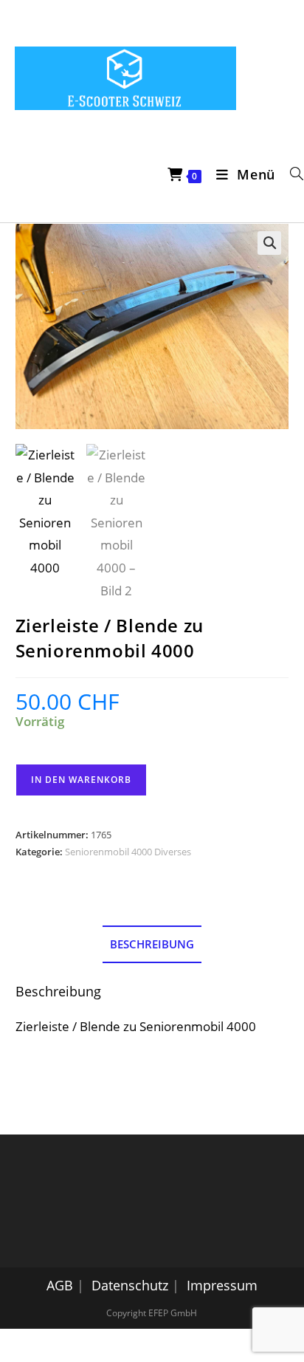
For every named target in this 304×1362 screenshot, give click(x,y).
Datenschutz (129, 1285)
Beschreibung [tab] (152, 944)
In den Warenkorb (81, 779)
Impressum (222, 1285)
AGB (59, 1285)
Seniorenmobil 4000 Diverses (128, 851)
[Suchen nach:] (291, 174)
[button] (269, 243)
